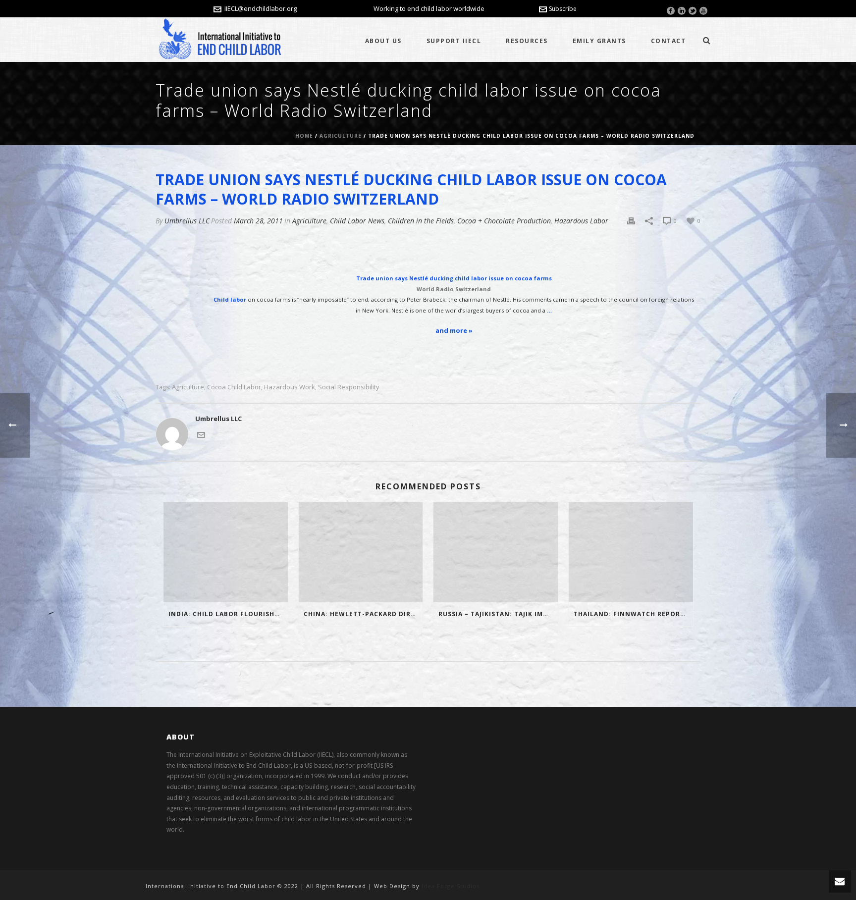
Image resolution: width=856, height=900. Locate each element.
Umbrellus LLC (187, 220)
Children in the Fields (421, 220)
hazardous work (289, 387)
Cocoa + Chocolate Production (504, 220)
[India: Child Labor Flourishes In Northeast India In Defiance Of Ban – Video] (225, 552)
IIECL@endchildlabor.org (260, 8)
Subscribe (563, 8)
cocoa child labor (234, 387)
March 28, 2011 (258, 220)
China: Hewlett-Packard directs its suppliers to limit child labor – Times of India (363, 614)
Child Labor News (357, 220)
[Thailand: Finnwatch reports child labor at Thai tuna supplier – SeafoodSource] (631, 552)
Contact (668, 41)
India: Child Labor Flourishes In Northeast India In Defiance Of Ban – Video (228, 614)
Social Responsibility (348, 387)
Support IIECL (454, 41)
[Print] (631, 220)
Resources (527, 41)
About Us (383, 41)
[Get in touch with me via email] (201, 433)
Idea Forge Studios (451, 886)
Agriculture (341, 135)
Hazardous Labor (581, 220)
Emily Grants (599, 41)
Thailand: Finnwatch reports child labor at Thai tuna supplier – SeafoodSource (633, 614)
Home (304, 135)
